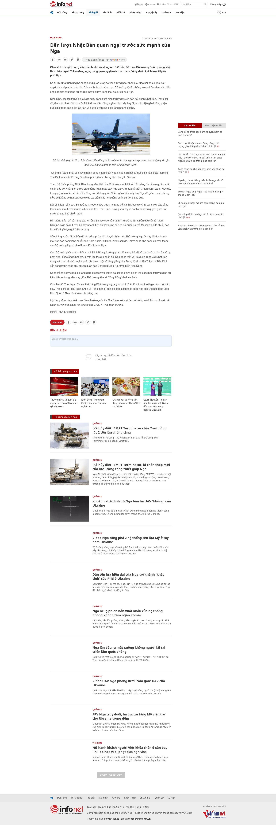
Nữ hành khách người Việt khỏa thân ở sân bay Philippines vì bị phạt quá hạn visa (129, 749)
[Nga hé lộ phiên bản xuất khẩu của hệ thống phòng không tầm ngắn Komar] (69, 618)
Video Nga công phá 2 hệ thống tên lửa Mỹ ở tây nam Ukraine (130, 540)
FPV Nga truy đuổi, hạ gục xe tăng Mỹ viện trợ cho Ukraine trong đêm (128, 716)
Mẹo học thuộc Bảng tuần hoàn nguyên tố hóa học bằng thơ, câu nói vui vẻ (200, 182)
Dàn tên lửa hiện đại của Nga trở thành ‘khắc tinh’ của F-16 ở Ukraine (128, 576)
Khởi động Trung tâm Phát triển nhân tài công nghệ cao (94, 403)
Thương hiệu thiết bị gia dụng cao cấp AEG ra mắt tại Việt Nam (63, 403)
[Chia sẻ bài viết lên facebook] (52, 59)
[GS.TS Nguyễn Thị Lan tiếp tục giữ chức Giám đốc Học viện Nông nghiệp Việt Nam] (157, 386)
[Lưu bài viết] (78, 59)
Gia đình (107, 12)
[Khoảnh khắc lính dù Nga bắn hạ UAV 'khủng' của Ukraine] (69, 509)
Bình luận (57, 322)
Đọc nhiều (189, 125)
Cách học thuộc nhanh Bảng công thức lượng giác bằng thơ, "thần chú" (199, 145)
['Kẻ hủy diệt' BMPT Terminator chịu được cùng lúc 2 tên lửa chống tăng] (69, 436)
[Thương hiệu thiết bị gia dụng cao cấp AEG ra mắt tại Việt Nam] (64, 386)
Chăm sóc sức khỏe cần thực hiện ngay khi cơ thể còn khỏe (126, 403)
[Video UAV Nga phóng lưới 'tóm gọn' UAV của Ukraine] (69, 688)
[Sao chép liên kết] (71, 59)
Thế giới (93, 12)
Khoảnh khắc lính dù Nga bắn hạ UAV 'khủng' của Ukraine (131, 503)
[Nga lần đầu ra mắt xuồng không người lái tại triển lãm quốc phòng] (69, 655)
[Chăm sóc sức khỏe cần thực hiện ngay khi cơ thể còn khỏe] (126, 386)
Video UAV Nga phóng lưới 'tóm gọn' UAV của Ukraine (128, 683)
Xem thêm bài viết (111, 775)
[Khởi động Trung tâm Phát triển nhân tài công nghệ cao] (95, 386)
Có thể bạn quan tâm (65, 371)
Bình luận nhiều (213, 125)
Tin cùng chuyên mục (65, 416)
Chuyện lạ (151, 12)
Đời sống (62, 12)
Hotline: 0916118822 (169, 4)
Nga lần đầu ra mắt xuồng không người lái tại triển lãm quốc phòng (128, 649)
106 (187, 217)
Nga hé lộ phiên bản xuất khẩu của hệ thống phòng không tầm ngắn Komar (127, 613)
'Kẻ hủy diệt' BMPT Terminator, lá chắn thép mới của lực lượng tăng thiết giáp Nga (131, 467)
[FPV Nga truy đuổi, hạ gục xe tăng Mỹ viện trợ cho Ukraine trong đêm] (69, 722)
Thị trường (78, 12)
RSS (224, 12)
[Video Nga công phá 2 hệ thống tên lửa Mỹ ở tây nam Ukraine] (69, 545)
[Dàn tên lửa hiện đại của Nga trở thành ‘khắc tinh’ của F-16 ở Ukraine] (69, 582)
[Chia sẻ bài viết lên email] (65, 59)
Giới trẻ (120, 12)
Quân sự (166, 12)
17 (217, 146)
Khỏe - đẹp (135, 12)
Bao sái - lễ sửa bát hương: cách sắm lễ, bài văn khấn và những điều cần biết (201, 227)
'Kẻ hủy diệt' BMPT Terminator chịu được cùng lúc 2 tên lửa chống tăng (129, 430)
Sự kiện (180, 12)
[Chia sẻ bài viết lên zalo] (59, 59)
